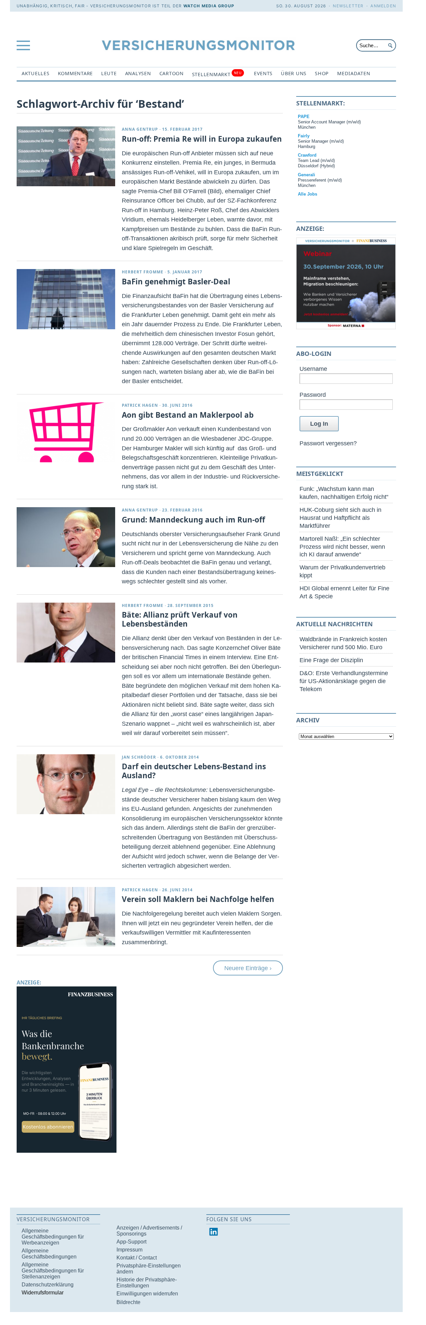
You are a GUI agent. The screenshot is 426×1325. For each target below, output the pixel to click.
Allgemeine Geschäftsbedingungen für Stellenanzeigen (53, 1270)
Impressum (129, 1249)
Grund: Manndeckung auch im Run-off (193, 520)
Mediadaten (353, 73)
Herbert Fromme (142, 272)
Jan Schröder (139, 757)
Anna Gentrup (140, 129)
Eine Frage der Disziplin (331, 660)
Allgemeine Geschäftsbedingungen (49, 1253)
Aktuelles (36, 73)
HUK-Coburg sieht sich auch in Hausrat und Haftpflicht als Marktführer (340, 517)
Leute (109, 73)
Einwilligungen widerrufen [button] (147, 1293)
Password (313, 394)
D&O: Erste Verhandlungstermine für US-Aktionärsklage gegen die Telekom (344, 680)
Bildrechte (128, 1302)
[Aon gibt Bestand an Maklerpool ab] (66, 432)
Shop (322, 73)
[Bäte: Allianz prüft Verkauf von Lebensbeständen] (66, 632)
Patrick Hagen (140, 405)
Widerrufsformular (43, 1292)
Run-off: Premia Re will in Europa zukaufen (202, 139)
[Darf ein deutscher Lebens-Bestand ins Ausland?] (66, 784)
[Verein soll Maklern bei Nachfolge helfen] (66, 917)
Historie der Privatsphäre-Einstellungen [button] (146, 1282)
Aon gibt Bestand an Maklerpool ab (188, 415)
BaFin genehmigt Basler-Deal (176, 281)
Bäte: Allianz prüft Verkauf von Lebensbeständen (180, 619)
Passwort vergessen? (328, 443)
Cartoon (171, 73)
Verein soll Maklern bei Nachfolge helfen (198, 899)
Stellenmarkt (217, 74)
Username (313, 368)
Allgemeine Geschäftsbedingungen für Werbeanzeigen (53, 1237)
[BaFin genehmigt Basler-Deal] (66, 299)
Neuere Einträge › (248, 967)
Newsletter (348, 5)
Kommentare (75, 73)
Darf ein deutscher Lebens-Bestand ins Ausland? (194, 771)
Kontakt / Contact (136, 1257)
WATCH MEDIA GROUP (208, 5)
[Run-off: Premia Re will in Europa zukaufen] (66, 156)
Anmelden (383, 5)
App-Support (131, 1242)
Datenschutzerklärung (48, 1284)
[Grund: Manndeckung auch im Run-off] (66, 537)
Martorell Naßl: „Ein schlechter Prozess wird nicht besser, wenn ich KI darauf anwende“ (342, 546)
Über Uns (294, 73)
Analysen (138, 73)
